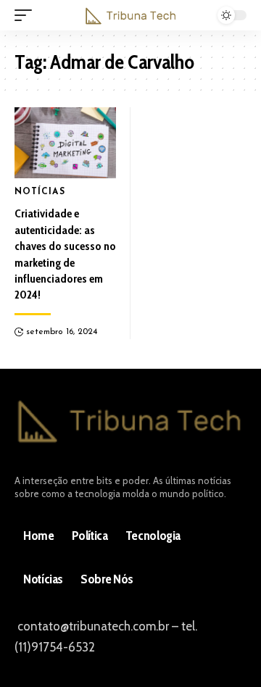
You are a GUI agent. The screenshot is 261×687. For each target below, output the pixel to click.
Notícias (39, 192)
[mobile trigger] (26, 15)
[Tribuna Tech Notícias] (130, 15)
